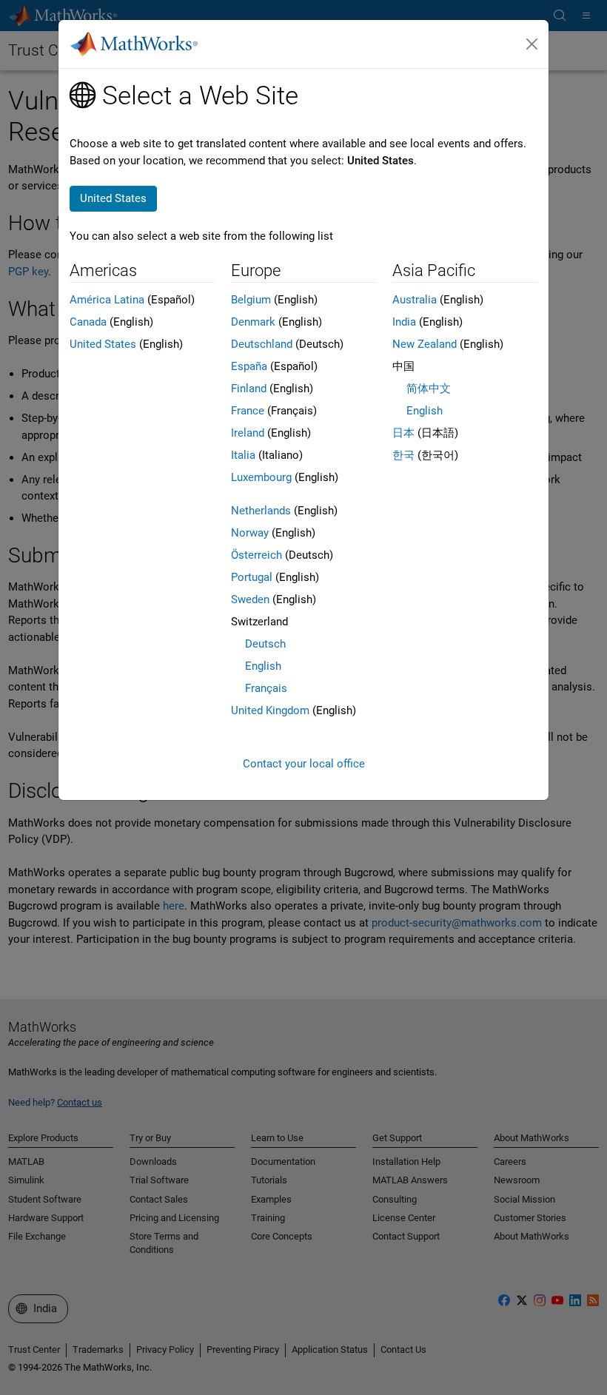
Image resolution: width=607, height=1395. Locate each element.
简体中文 (428, 388)
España (249, 366)
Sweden (250, 599)
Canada (88, 322)
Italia (243, 455)
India (404, 322)
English (263, 666)
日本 (403, 433)
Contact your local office (304, 763)
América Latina (107, 299)
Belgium (251, 299)
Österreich (256, 555)
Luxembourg (261, 477)
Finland (248, 388)
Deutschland (261, 344)
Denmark (253, 322)
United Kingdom (270, 710)
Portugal (251, 577)
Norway (250, 532)
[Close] (532, 44)
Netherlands (261, 510)
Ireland (247, 433)
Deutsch (265, 644)
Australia (414, 299)
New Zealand (424, 344)
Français (266, 688)
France (247, 410)
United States (103, 344)
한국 (403, 455)
